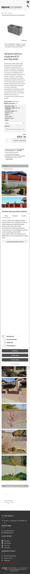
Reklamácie (7, 560)
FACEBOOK (7, 541)
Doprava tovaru (8, 558)
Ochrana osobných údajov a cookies (15, 241)
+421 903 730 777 (8, 531)
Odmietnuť (15, 350)
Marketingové (11, 345)
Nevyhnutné (10, 336)
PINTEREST (7, 547)
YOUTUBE (7, 545)
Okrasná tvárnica (8, 502)
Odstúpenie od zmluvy (10, 562)
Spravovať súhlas (14, 571)
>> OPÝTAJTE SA (9, 159)
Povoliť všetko (15, 359)
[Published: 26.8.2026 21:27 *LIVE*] (8, 568)
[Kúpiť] (19, 140)
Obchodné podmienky (10, 556)
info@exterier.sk (8, 533)
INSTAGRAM (7, 543)
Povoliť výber (15, 355)
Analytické (10, 342)
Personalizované (12, 339)
